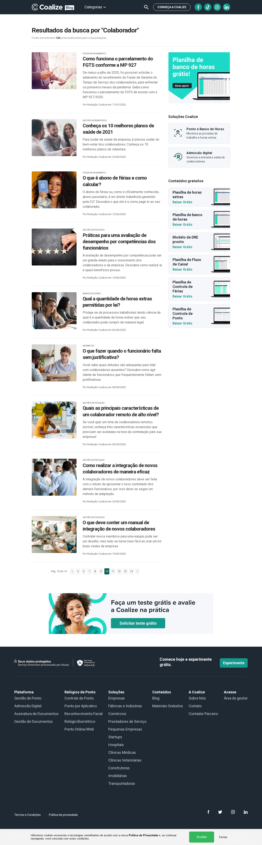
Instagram (217, 7)
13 (125, 571)
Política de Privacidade (143, 835)
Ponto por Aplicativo (80, 706)
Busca (146, 7)
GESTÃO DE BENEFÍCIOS (95, 120)
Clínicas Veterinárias (124, 760)
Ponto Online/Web (79, 729)
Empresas (116, 698)
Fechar (223, 837)
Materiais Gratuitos (167, 706)
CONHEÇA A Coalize (171, 7)
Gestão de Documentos (33, 721)
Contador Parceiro (203, 714)
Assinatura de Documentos (36, 714)
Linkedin (226, 7)
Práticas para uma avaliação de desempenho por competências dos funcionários (119, 241)
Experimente (233, 663)
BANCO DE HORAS (92, 293)
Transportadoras (121, 783)
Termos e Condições (27, 814)
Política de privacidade (63, 814)
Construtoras (119, 768)
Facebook (198, 7)
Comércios (117, 714)
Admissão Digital (27, 706)
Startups (115, 737)
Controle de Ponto (79, 698)
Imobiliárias (117, 776)
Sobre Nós (197, 698)
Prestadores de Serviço (127, 721)
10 (106, 571)
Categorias (93, 7)
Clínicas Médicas (122, 752)
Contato (195, 706)
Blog (155, 698)
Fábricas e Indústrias (125, 706)
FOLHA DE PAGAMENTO (94, 53)
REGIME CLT (89, 346)
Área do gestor (236, 698)
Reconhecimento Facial (83, 714)
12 (119, 571)
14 (131, 571)
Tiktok (207, 7)
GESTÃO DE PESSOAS (94, 230)
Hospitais (116, 745)
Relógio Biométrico (79, 721)
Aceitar (201, 837)
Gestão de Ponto (27, 698)
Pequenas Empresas (125, 729)
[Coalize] (199, 77)
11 (113, 571)
